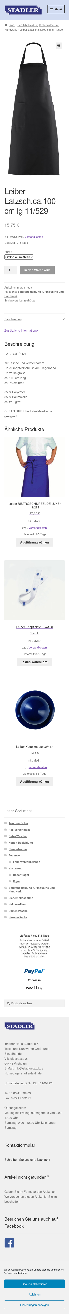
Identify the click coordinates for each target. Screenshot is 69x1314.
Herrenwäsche (18, 917)
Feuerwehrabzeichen (26, 862)
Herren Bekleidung (21, 842)
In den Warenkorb (37, 270)
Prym (16, 881)
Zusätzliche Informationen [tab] (21, 330)
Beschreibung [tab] (13, 319)
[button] (59, 45)
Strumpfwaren (18, 849)
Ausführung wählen (34, 542)
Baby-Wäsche (18, 836)
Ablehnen (34, 1294)
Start (12, 25)
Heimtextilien (17, 904)
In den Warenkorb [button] (35, 662)
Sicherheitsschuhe (21, 898)
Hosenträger (21, 875)
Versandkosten (34, 237)
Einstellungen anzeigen (34, 1305)
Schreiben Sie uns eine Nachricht (27, 1159)
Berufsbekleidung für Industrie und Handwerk (32, 889)
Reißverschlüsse (19, 829)
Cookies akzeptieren (34, 1284)
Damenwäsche (18, 911)
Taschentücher (18, 823)
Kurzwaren (15, 868)
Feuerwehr (15, 855)
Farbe (8, 251)
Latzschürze (27, 300)
